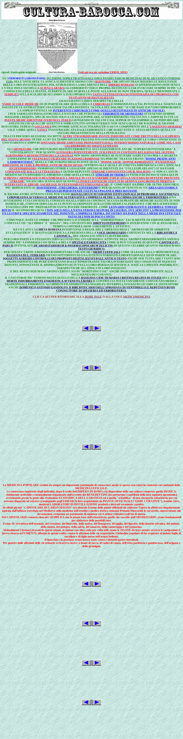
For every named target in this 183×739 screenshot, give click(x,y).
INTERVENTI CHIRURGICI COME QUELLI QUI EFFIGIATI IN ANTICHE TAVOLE (108, 110)
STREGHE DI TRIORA (110, 174)
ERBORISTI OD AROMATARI (123, 113)
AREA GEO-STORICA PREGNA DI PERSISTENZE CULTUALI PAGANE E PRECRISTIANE (112, 189)
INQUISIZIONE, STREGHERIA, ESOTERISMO (67, 187)
